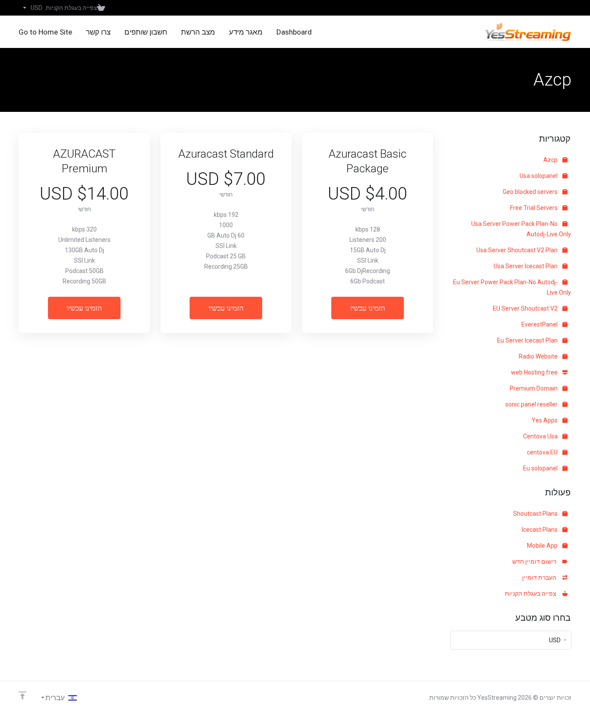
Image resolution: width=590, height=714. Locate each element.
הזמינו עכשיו (367, 308)
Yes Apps (545, 420)
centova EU (543, 452)
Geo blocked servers (531, 191)
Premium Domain (534, 388)
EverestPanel (540, 324)
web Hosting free (535, 372)
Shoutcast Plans (536, 513)
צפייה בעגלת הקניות (532, 593)
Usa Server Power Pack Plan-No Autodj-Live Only (521, 229)
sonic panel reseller (532, 404)
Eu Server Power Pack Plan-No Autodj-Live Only (512, 287)
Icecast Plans (540, 529)
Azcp (551, 159)
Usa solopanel (539, 175)
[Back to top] (22, 695)
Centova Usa (541, 436)
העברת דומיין (540, 577)
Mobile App (543, 545)
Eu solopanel (541, 468)
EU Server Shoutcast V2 (526, 308)
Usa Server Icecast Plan (526, 266)
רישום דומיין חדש (535, 561)
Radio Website (539, 356)
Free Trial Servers (534, 207)
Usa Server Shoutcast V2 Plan (517, 250)
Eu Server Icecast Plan (528, 340)
